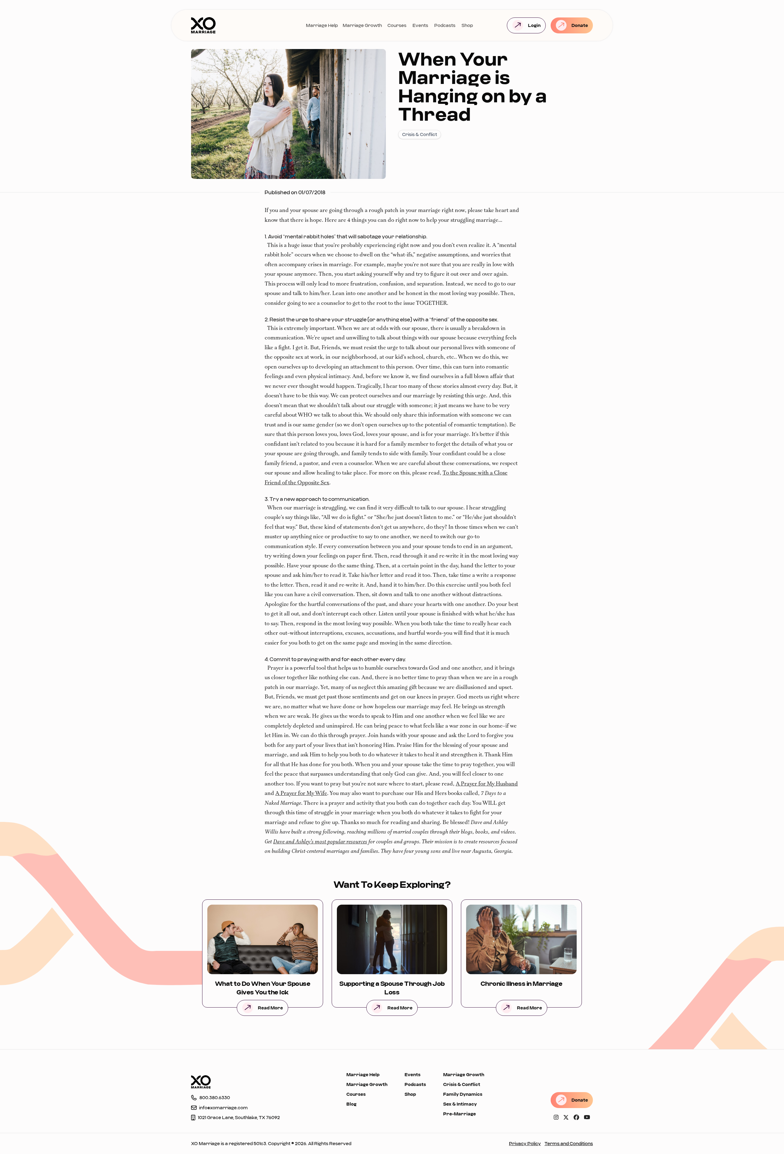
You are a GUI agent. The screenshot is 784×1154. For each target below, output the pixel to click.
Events (420, 25)
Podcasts (444, 25)
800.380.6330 (214, 1097)
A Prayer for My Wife (301, 793)
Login (534, 25)
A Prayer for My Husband (487, 784)
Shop (467, 25)
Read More (270, 1007)
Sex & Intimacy (460, 1104)
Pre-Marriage (459, 1113)
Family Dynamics (462, 1094)
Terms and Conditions (569, 1143)
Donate (579, 25)
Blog (351, 1104)
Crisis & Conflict (461, 1084)
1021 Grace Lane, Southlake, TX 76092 (239, 1117)
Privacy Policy (525, 1143)
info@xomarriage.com (223, 1107)
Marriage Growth (362, 25)
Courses (396, 25)
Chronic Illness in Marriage (522, 983)
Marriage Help (322, 25)
